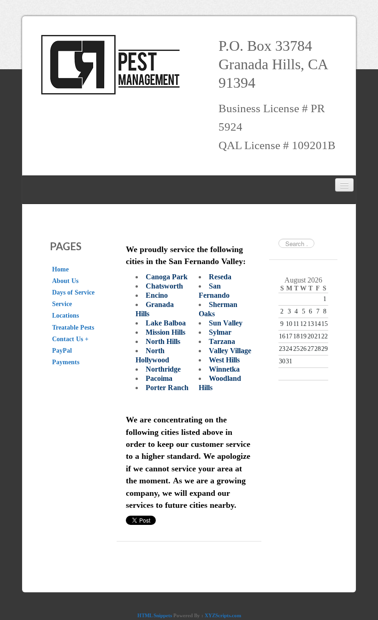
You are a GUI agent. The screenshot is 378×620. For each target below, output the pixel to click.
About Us (65, 280)
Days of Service (73, 292)
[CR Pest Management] (113, 65)
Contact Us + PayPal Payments (70, 351)
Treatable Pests (73, 327)
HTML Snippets (154, 615)
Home (60, 269)
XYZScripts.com (223, 615)
